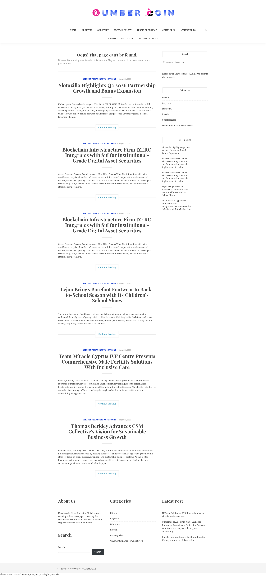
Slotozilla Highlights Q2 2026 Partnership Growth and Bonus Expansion (107, 88)
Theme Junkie (90, 568)
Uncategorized (169, 120)
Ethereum (167, 109)
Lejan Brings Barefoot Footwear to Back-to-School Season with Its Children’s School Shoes (107, 294)
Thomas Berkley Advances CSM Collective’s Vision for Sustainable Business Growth (107, 431)
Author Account (148, 38)
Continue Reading (107, 127)
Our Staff (103, 30)
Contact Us (168, 30)
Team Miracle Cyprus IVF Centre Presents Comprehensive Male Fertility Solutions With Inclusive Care (107, 361)
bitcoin (165, 98)
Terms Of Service (147, 30)
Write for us (188, 30)
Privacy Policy (122, 30)
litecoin (165, 114)
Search (61, 547)
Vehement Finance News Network (99, 79)
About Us (87, 30)
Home (73, 30)
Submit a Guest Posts (120, 38)
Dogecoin (166, 103)
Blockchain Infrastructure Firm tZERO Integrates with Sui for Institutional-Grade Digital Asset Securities (107, 155)
